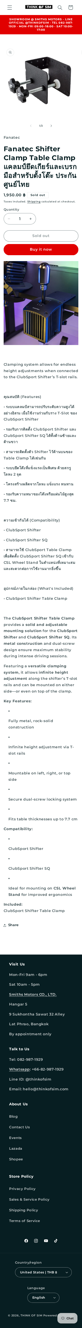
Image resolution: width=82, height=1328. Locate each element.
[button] (9, 7)
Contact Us (19, 1127)
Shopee (16, 1159)
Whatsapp (19, 1069)
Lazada (15, 1149)
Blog (13, 1116)
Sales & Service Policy (29, 1199)
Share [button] (13, 925)
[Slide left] (31, 126)
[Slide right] (51, 126)
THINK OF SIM (31, 1315)
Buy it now (41, 249)
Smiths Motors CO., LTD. (33, 994)
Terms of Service (24, 1221)
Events (15, 1138)
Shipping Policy (23, 1210)
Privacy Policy (22, 1189)
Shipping (34, 201)
